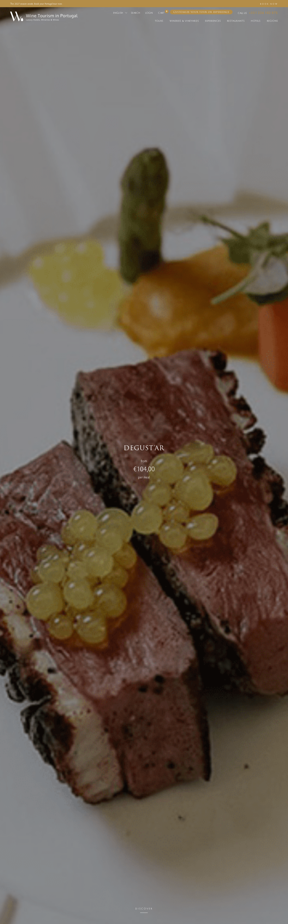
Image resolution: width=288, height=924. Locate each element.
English (118, 12)
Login (149, 12)
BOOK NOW (269, 3)
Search (135, 12)
